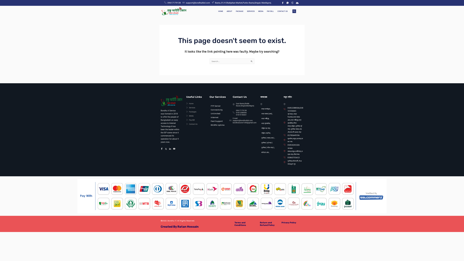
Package (239, 11)
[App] (292, 3)
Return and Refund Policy (267, 223)
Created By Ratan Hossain (180, 226)
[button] (294, 11)
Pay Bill (270, 11)
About (229, 11)
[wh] (287, 3)
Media (260, 11)
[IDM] (297, 3)
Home (220, 11)
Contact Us (282, 11)
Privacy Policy (289, 222)
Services (251, 11)
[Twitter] (166, 149)
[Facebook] (282, 3)
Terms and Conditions (240, 223)
